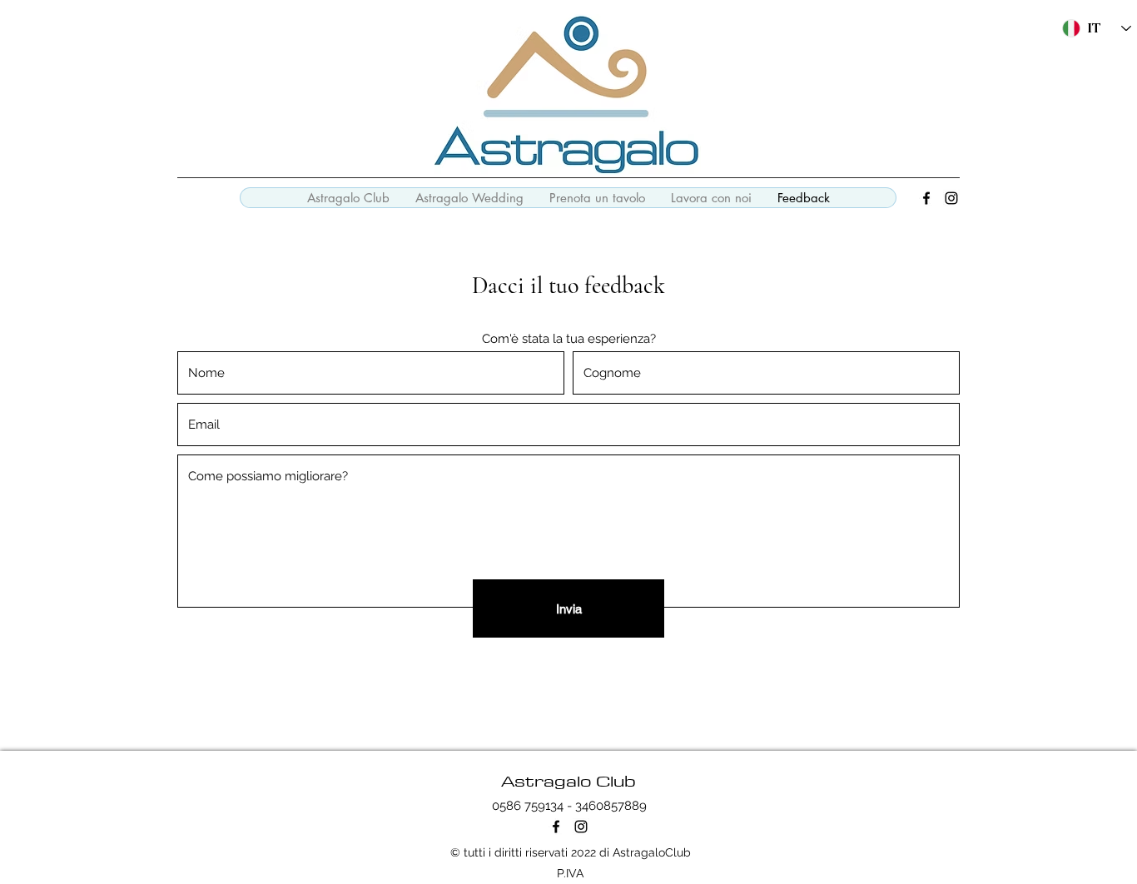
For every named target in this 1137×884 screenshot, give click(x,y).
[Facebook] (926, 198)
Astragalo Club (568, 780)
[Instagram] (951, 198)
